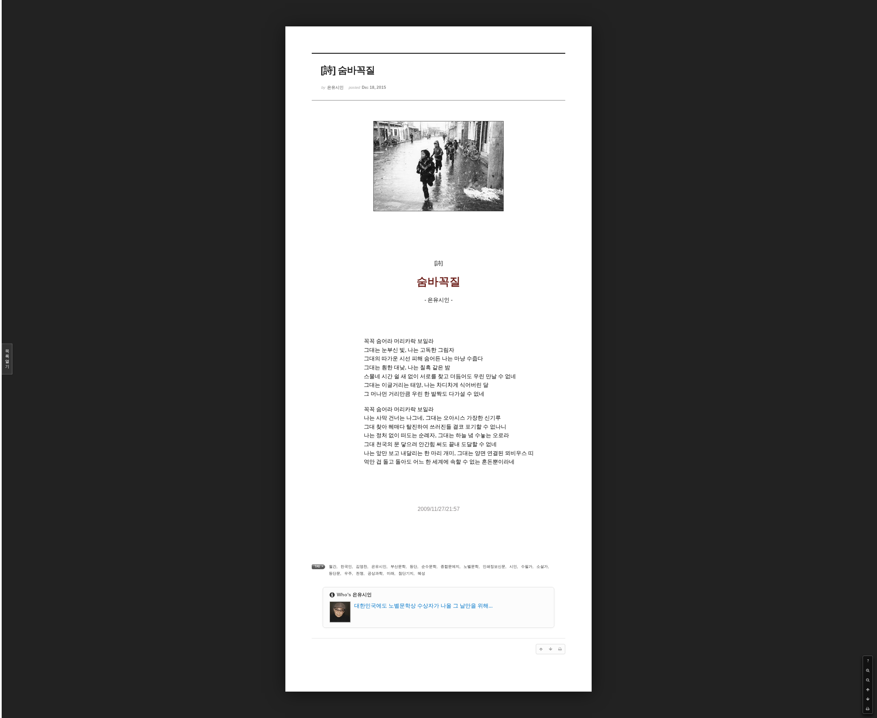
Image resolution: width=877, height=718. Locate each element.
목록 (7, 359)
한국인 (346, 566)
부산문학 (398, 566)
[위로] (868, 689)
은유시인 (378, 566)
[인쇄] (868, 709)
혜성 (421, 573)
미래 (390, 573)
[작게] (868, 680)
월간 (332, 566)
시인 (513, 566)
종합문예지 (450, 566)
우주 (348, 573)
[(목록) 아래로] (868, 699)
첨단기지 (405, 573)
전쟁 (359, 573)
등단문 (334, 573)
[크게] (868, 670)
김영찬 (361, 566)
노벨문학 (471, 566)
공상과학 (375, 573)
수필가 (526, 566)
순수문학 (428, 566)
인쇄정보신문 (494, 566)
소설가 (542, 566)
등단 (413, 566)
